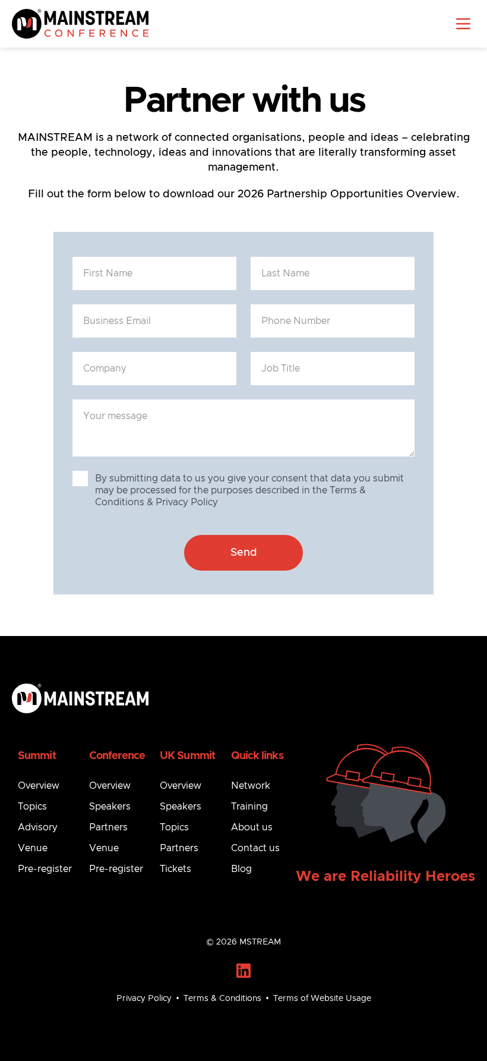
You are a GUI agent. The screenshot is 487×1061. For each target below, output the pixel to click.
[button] (463, 24)
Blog (241, 869)
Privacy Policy (144, 998)
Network (250, 786)
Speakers (110, 806)
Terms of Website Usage (322, 998)
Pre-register (45, 869)
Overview (38, 786)
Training (249, 806)
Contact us (255, 848)
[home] (80, 24)
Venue (33, 848)
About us (252, 827)
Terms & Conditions (222, 998)
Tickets (175, 869)
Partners (108, 827)
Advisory (38, 827)
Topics (32, 806)
